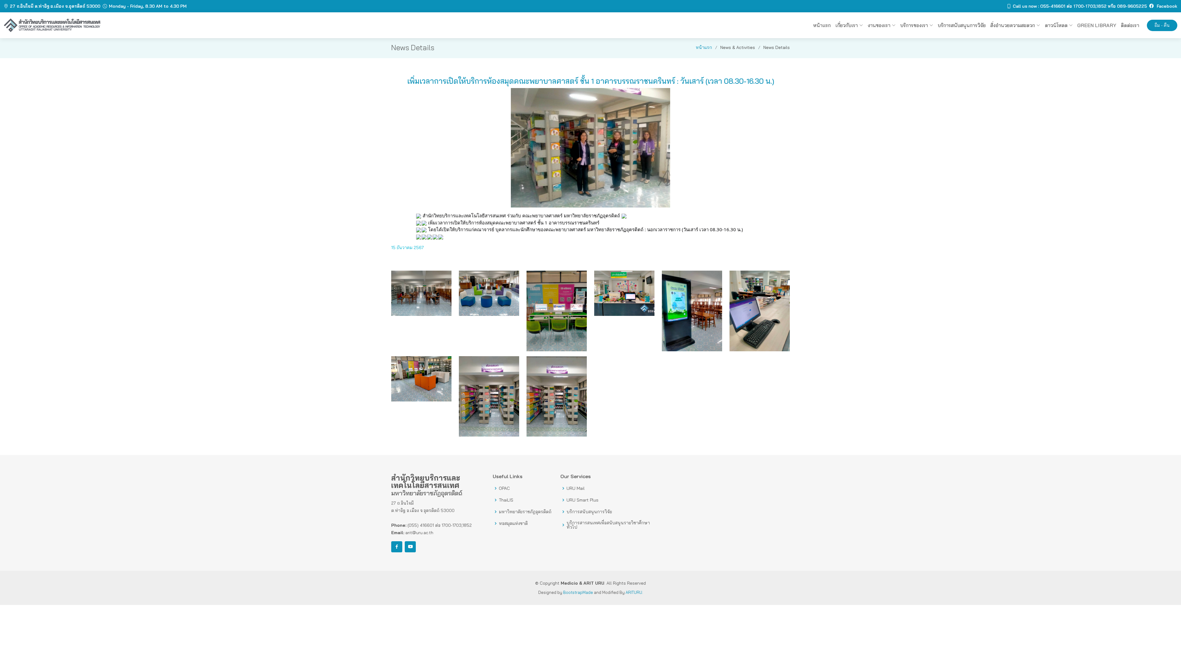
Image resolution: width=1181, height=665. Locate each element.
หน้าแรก (822, 25)
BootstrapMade (578, 592)
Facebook (1166, 6)
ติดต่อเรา (1130, 25)
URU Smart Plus (582, 500)
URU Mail (576, 488)
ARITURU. (634, 592)
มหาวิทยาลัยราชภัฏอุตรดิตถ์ (525, 512)
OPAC (504, 488)
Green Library (1096, 25)
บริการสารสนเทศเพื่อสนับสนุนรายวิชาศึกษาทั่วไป (608, 525)
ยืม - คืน (1162, 25)
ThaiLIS (506, 500)
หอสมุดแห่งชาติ (513, 523)
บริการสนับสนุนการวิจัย (589, 512)
